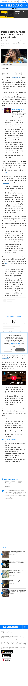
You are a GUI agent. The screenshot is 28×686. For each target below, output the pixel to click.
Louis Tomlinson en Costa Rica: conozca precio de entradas (19, 113)
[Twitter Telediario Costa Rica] (12, 643)
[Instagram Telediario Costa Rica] (16, 643)
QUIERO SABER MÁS (8, 350)
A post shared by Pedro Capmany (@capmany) (14, 331)
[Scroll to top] (24, 627)
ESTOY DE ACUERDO (20, 350)
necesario (6, 183)
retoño (6, 172)
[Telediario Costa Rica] (14, 5)
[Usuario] (26, 5)
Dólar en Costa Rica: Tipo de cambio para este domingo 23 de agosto (17, 572)
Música (20, 483)
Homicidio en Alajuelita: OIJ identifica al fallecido (17, 552)
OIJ (8, 1)
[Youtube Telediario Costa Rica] (25, 643)
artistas (13, 483)
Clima (11, 1)
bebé (6, 483)
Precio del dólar (17, 1)
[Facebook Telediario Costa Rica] (8, 643)
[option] (14, 57)
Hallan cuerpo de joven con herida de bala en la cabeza (16, 562)
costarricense (16, 78)
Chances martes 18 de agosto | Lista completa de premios (17, 591)
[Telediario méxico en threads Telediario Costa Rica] (20, 643)
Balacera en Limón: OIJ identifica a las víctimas (15, 581)
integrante (5, 358)
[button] (3, 73)
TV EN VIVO (23, 1)
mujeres (6, 263)
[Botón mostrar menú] (2, 5)
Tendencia (14, 9)
